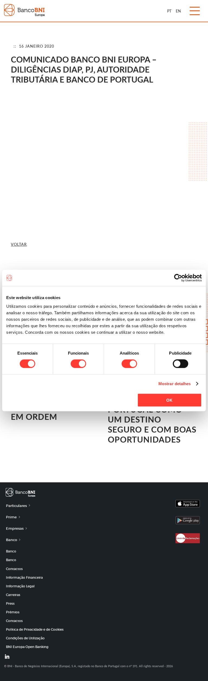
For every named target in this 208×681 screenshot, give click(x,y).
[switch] (78, 363)
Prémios (13, 612)
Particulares (16, 506)
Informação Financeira (24, 577)
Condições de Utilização (25, 638)
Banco (11, 540)
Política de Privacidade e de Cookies (35, 629)
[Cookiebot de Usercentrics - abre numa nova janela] (178, 278)
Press (10, 603)
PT (169, 11)
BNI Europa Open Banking (27, 647)
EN (178, 11)
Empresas (15, 528)
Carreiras (13, 595)
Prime (11, 517)
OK (169, 400)
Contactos (14, 569)
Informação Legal (20, 586)
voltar (19, 244)
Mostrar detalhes (174, 383)
